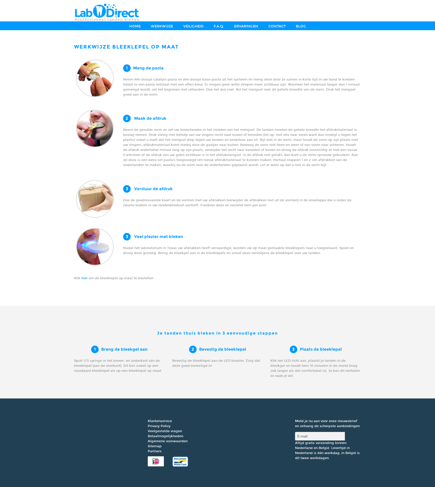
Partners (155, 451)
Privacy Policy (159, 426)
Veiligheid (193, 26)
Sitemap (155, 446)
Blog (301, 26)
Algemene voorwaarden (168, 441)
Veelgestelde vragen (165, 431)
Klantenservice (160, 421)
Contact (277, 26)
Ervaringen (246, 26)
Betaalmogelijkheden (165, 436)
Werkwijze (162, 26)
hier (85, 278)
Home (135, 26)
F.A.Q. (219, 26)
